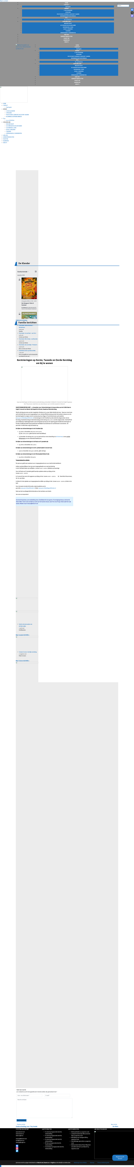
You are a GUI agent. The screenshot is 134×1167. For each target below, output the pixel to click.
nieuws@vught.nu (20, 1142)
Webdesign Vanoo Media (80, 1162)
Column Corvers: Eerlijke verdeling (28, 652)
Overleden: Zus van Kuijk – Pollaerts (28, 345)
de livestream (59, 436)
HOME (4, 103)
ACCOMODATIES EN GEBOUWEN (14, 126)
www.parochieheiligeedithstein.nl (25, 418)
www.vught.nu (19, 1135)
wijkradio (5, 135)
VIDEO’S (66, 42)
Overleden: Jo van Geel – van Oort (27, 333)
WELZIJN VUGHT (10, 124)
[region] (67, 159)
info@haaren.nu (20, 1140)
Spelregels (9, 107)
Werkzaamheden (75, 1132)
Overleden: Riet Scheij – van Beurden (28, 339)
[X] (132, 12)
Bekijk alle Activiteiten (21, 320)
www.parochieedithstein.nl (28, 488)
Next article (114, 1124)
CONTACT (5, 105)
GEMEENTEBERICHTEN (8, 137)
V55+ (4, 118)
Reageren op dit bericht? (120, 1157)
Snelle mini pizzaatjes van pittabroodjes (25, 625)
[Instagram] (28, 1148)
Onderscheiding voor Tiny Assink (26, 1126)
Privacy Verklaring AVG (103, 1162)
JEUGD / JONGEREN (10, 129)
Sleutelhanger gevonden (77, 1141)
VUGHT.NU (5, 139)
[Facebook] (28, 1146)
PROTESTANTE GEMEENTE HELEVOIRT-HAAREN (17, 114)
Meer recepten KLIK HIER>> (22, 635)
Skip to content (4, 1)
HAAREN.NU (6, 141)
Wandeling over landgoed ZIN (79, 1137)
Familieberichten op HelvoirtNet (27, 351)
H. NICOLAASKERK (10, 111)
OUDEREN (8, 131)
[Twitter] (28, 1151)
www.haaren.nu (20, 1133)
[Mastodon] (132, 15)
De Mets (115, 1126)
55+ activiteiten (10, 120)
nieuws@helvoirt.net (32, 503)
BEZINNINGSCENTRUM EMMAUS (14, 116)
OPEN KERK (9, 113)
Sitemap (92, 1162)
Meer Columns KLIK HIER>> (22, 661)
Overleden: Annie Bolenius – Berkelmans (26, 326)
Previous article (21, 1124)
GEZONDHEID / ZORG (11, 127)
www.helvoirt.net (20, 1132)
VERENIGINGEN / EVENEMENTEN (14, 133)
